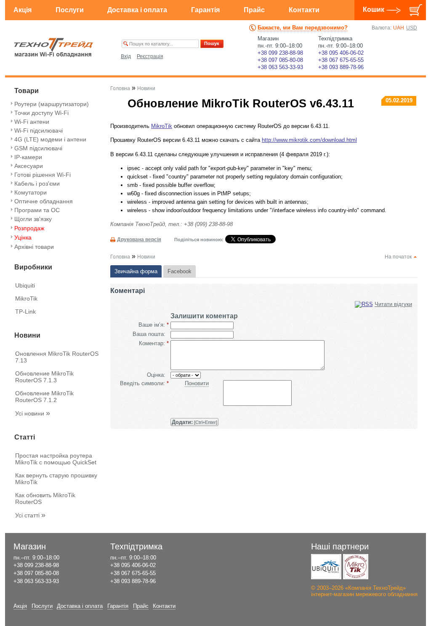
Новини (146, 88)
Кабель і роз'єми (37, 183)
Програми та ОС (37, 210)
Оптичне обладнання (43, 201)
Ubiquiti (25, 285)
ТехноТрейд (53, 47)
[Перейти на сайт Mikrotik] (355, 566)
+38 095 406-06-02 (341, 53)
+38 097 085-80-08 (280, 60)
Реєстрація (150, 56)
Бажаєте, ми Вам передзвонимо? (303, 27)
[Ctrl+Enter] (194, 422)
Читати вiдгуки (393, 304)
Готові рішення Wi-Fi (42, 174)
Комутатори (30, 192)
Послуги (70, 9)
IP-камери (28, 157)
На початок (398, 257)
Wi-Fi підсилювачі (38, 130)
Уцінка (23, 237)
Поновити (197, 383)
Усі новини (32, 413)
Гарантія (205, 9)
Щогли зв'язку (33, 219)
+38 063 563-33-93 (280, 67)
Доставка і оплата (137, 9)
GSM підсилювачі (38, 148)
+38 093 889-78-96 (341, 67)
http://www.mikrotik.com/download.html (309, 140)
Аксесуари (28, 165)
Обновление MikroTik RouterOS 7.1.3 (44, 377)
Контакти (304, 9)
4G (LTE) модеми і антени (50, 139)
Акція (22, 9)
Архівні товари (34, 246)
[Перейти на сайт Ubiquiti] (326, 566)
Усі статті (30, 515)
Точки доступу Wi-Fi (41, 112)
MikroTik (26, 298)
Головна (120, 88)
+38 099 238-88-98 (280, 53)
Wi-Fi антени (31, 121)
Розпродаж (29, 228)
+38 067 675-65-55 (341, 60)
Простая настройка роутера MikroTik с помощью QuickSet (55, 459)
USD (411, 28)
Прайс (254, 9)
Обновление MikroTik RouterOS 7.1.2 (44, 396)
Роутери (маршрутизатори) (51, 104)
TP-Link (25, 311)
